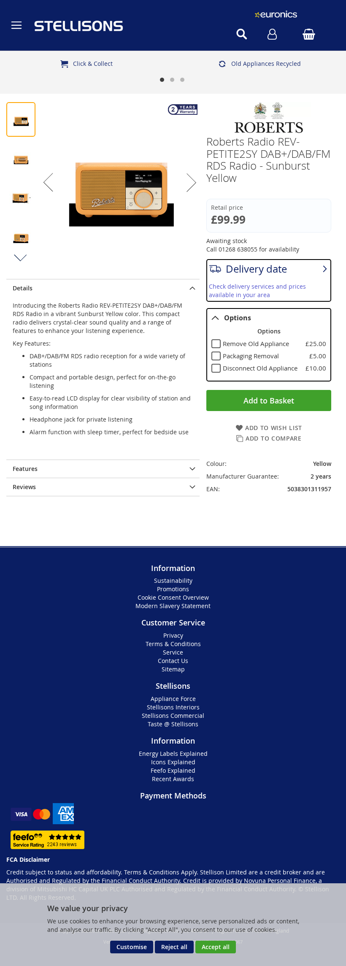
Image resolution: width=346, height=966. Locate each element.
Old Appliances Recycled (266, 64)
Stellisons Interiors (173, 707)
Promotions (173, 589)
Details (22, 288)
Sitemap (173, 669)
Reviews (24, 487)
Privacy (173, 635)
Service (173, 652)
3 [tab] (183, 81)
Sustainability (173, 580)
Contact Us (173, 661)
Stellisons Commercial (173, 716)
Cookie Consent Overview (173, 597)
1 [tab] (163, 81)
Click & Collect (93, 64)
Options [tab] (237, 317)
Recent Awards (173, 779)
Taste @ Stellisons (173, 724)
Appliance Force (173, 699)
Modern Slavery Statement (173, 606)
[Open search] (241, 34)
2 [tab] (173, 81)
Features (25, 469)
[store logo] (117, 25)
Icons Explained (173, 762)
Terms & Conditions (173, 644)
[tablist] (268, 345)
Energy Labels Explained (173, 754)
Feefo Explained (173, 770)
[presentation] (103, 288)
